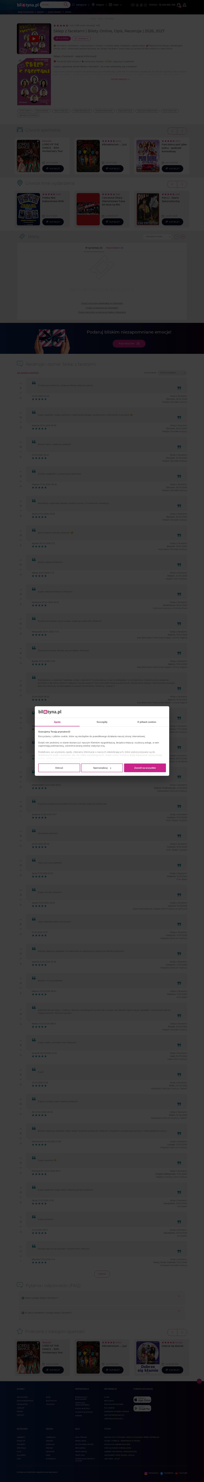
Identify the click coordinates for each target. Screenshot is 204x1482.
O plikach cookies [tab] (146, 722)
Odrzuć (59, 768)
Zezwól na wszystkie (145, 768)
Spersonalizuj (100, 768)
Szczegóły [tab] (102, 722)
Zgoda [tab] (57, 722)
